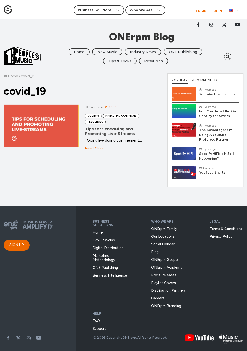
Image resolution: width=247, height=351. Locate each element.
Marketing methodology (104, 257)
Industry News (143, 52)
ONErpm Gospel (164, 259)
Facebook (198, 24)
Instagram (211, 24)
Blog (155, 252)
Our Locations (162, 236)
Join (218, 11)
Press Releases (163, 275)
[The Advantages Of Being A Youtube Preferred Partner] (184, 130)
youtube (237, 24)
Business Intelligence (110, 275)
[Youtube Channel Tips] (184, 94)
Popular (180, 80)
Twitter (224, 24)
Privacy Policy (221, 236)
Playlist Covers (163, 283)
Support (99, 328)
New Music (107, 52)
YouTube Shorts (212, 172)
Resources (153, 61)
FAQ (96, 321)
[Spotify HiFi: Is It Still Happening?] (184, 153)
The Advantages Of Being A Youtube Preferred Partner (215, 135)
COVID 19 (93, 115)
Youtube (38, 338)
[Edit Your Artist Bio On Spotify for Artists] (184, 111)
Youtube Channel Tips (217, 94)
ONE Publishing (183, 52)
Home (79, 52)
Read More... (95, 148)
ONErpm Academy (166, 267)
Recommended (204, 80)
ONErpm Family (164, 229)
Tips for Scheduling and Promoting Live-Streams (110, 131)
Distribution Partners (168, 290)
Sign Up (16, 245)
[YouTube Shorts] (184, 172)
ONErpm (129, 338)
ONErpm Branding (166, 306)
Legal (215, 221)
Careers (157, 298)
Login (201, 11)
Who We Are (162, 221)
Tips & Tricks (119, 61)
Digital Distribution (108, 248)
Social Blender (163, 244)
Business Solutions (103, 223)
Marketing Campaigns (121, 115)
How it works (104, 240)
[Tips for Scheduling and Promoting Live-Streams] (41, 126)
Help (97, 313)
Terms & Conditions (226, 229)
